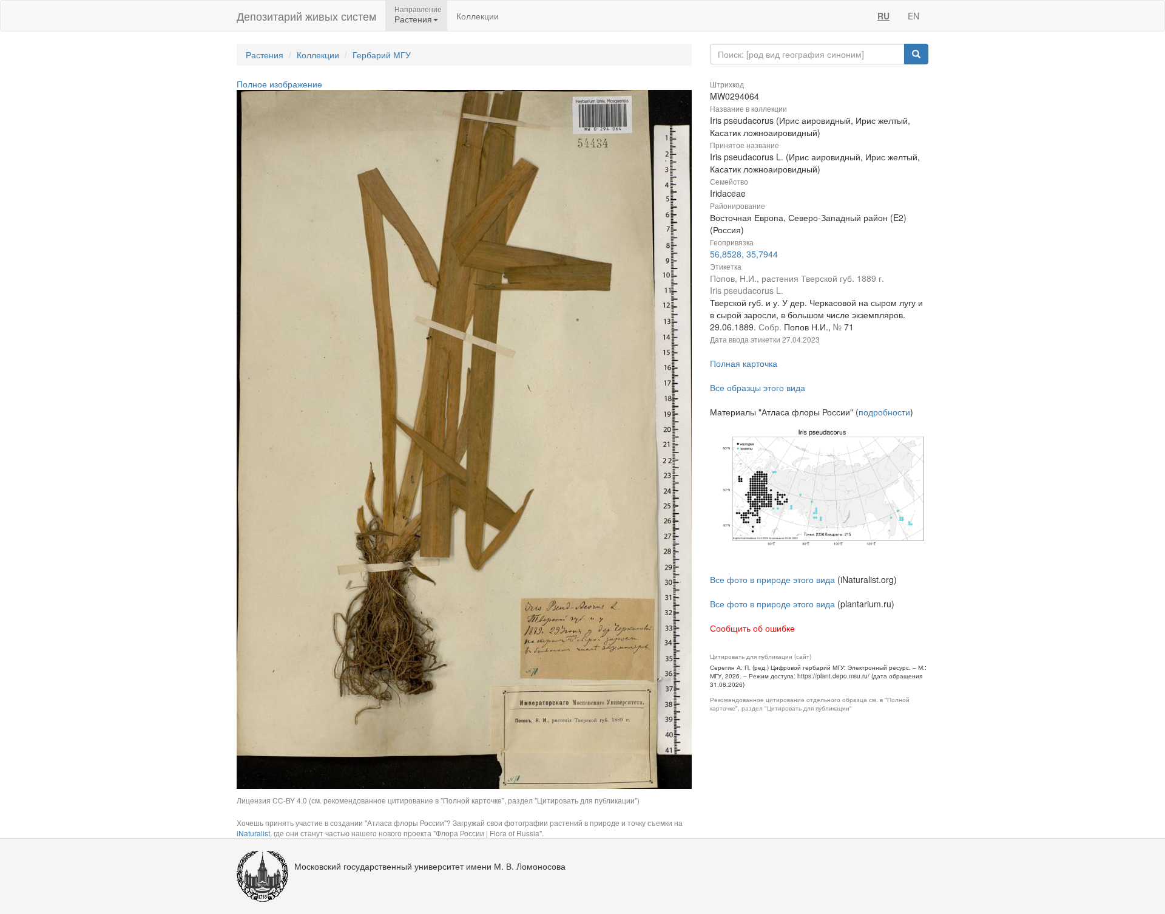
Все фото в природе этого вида (772, 579)
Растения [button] (413, 19)
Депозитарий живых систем (306, 16)
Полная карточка (743, 363)
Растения (264, 55)
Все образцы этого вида (757, 387)
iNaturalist (253, 833)
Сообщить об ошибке (752, 628)
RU (883, 16)
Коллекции (477, 16)
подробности (884, 412)
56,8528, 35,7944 (744, 254)
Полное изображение (279, 84)
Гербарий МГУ (382, 55)
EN (913, 16)
